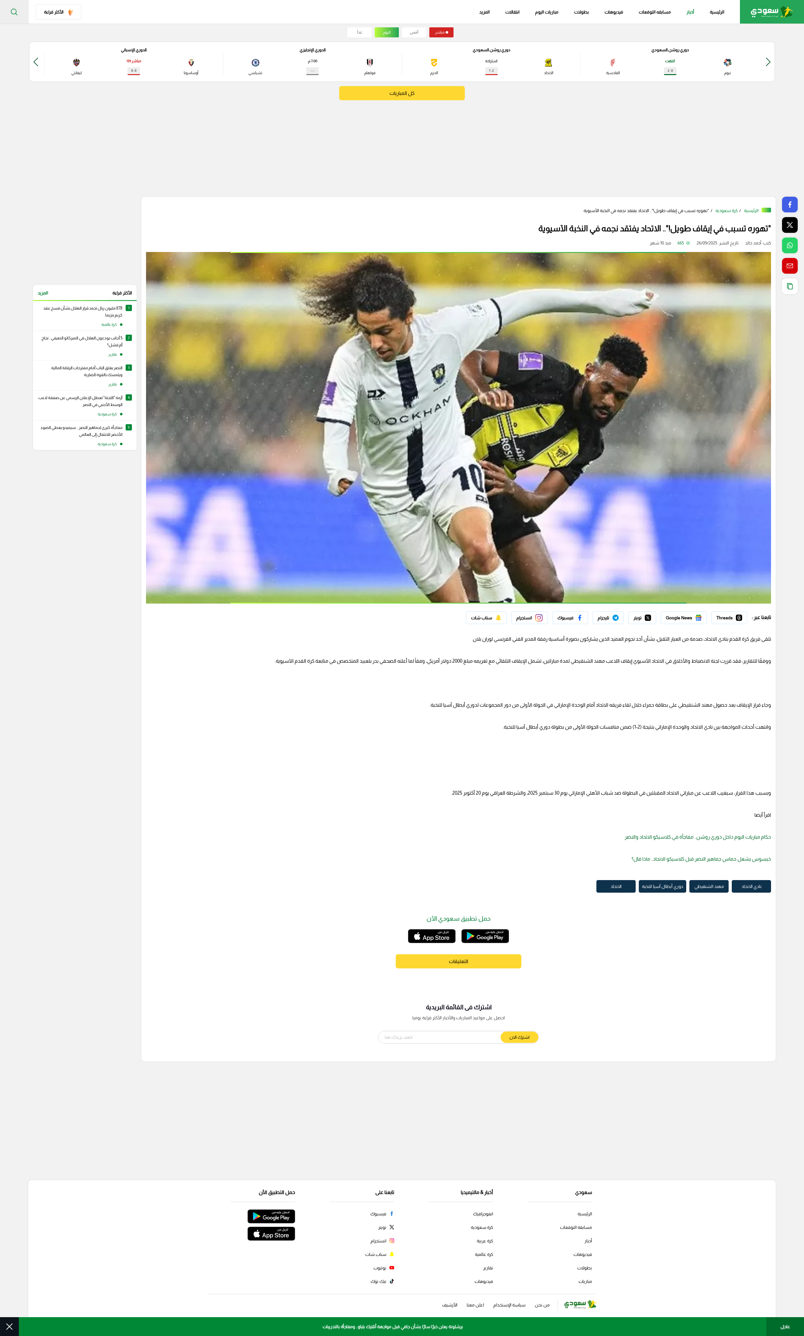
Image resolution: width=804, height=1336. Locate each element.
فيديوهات (614, 11)
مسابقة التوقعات (576, 1227)
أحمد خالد (753, 242)
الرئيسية (717, 11)
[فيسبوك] (570, 618)
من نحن (542, 1304)
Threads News (733, 616)
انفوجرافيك (483, 1213)
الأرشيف (449, 1304)
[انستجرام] (529, 618)
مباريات (585, 1281)
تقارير (488, 1267)
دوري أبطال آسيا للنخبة (662, 886)
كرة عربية (485, 1240)
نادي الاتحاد (752, 886)
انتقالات (512, 11)
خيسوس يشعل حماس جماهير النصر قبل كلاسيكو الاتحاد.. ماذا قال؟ (701, 859)
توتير (652, 616)
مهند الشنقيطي (709, 886)
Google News (693, 616)
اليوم (387, 32)
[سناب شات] (486, 618)
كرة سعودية (726, 210)
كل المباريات (402, 93)
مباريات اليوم (546, 11)
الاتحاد (616, 886)
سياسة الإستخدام (509, 1304)
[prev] (768, 61)
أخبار (690, 11)
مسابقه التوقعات (655, 11)
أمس (414, 32)
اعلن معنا (475, 1304)
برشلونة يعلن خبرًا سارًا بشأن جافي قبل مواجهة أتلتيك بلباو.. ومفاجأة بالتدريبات (393, 1326)
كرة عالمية (484, 1254)
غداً (359, 32)
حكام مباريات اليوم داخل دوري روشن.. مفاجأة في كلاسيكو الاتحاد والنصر (698, 837)
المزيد (43, 292)
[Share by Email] (790, 266)
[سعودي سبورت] (772, 12)
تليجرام (617, 616)
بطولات (581, 11)
